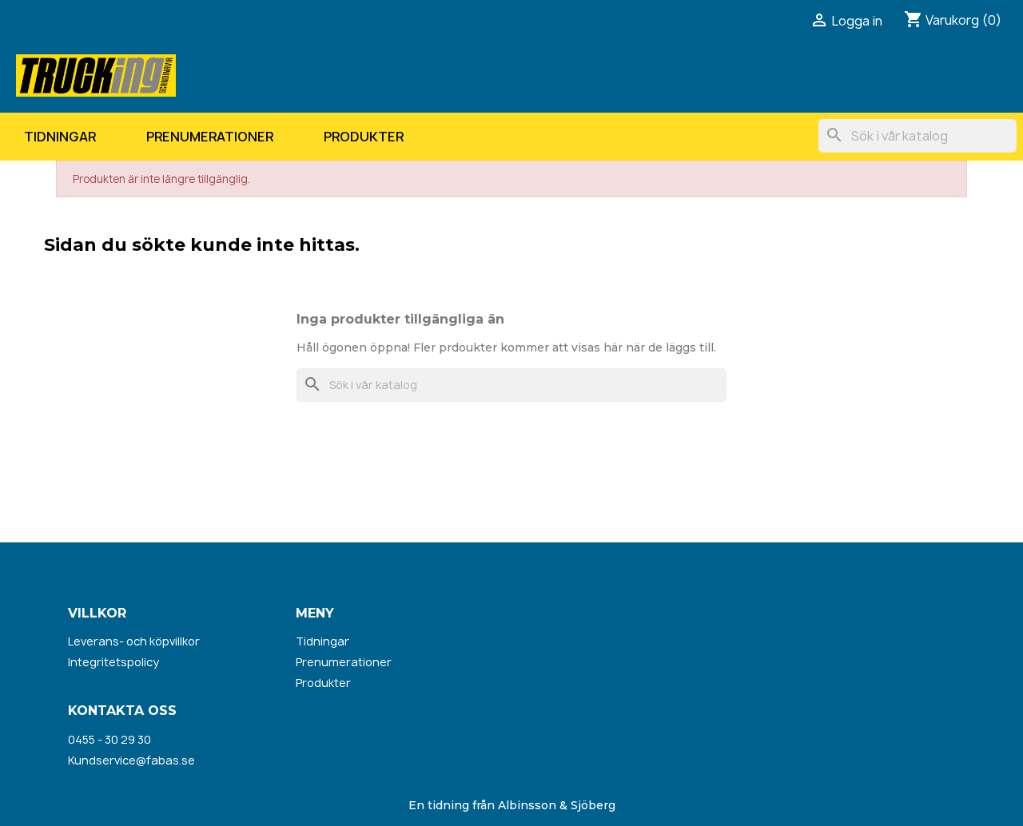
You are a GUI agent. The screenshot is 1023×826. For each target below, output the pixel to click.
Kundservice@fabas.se (131, 760)
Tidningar (60, 136)
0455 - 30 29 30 (109, 739)
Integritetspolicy (113, 661)
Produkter (364, 136)
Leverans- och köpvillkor (134, 641)
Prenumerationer (209, 136)
